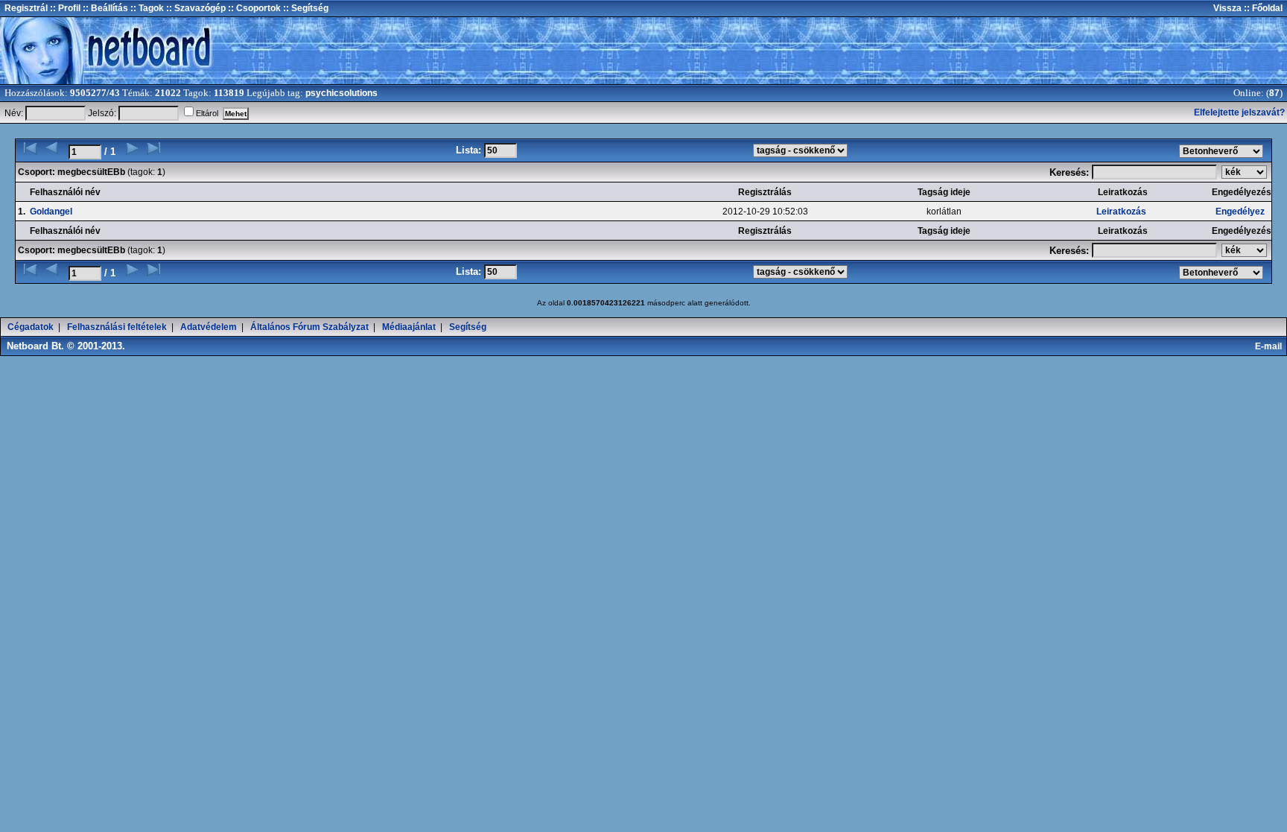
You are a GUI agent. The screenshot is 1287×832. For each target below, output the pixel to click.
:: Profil (64, 8)
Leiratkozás (1121, 211)
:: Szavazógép (196, 8)
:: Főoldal (1262, 8)
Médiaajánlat (409, 327)
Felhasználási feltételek (117, 327)
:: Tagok (146, 8)
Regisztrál (26, 8)
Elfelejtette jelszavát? (1239, 112)
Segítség (467, 327)
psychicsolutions (341, 93)
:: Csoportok (253, 8)
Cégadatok (30, 327)
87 (1274, 93)
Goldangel (51, 211)
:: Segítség (304, 8)
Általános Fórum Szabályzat (309, 327)
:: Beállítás (104, 8)
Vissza (1227, 8)
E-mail (1270, 346)
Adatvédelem (208, 327)
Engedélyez (1240, 211)
